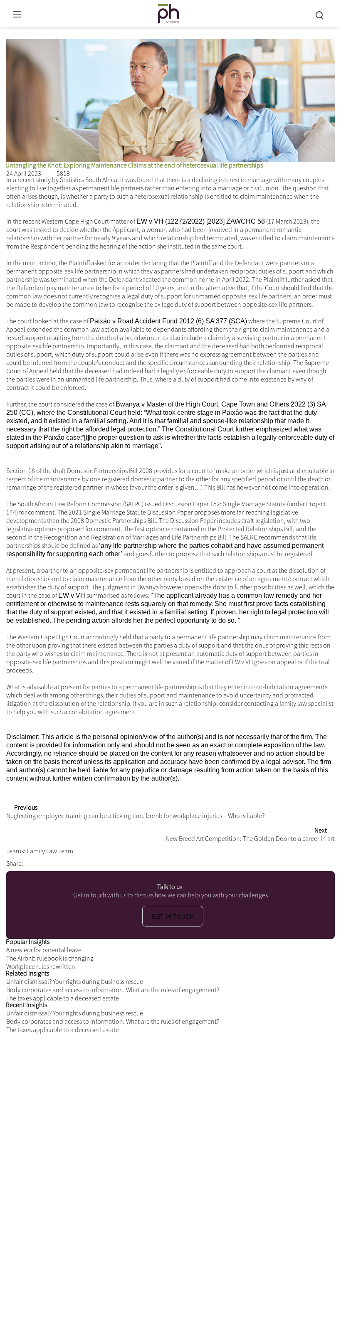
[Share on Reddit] (53, 855)
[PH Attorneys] (168, 12)
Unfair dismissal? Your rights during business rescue (74, 973)
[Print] (73, 33)
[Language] (52, 33)
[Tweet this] (42, 855)
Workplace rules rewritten (40, 958)
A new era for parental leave (44, 941)
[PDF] (10, 33)
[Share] (94, 33)
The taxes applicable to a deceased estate (62, 990)
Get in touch (173, 908)
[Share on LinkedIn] (64, 855)
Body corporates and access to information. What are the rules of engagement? (112, 981)
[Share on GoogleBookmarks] (86, 855)
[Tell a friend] (96, 855)
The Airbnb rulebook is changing (50, 950)
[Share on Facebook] (31, 855)
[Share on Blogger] (75, 855)
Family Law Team (50, 842)
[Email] (31, 33)
